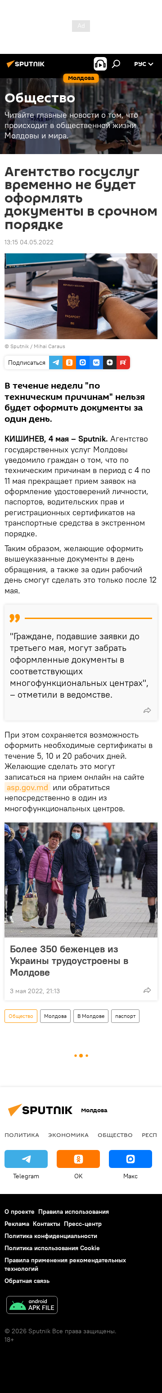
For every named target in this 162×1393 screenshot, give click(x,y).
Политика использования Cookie (52, 1248)
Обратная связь (27, 1281)
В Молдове (90, 1016)
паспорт (125, 1016)
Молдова (55, 1016)
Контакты (46, 1224)
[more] (147, 710)
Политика (21, 1135)
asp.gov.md (27, 787)
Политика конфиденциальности (50, 1236)
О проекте (19, 1211)
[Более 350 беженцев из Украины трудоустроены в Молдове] (81, 880)
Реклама (16, 1224)
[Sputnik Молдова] (27, 67)
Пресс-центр (83, 1224)
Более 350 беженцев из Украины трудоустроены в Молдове (69, 960)
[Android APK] (32, 1306)
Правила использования (73, 1211)
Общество (21, 1016)
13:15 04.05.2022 (29, 242)
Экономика (68, 1135)
